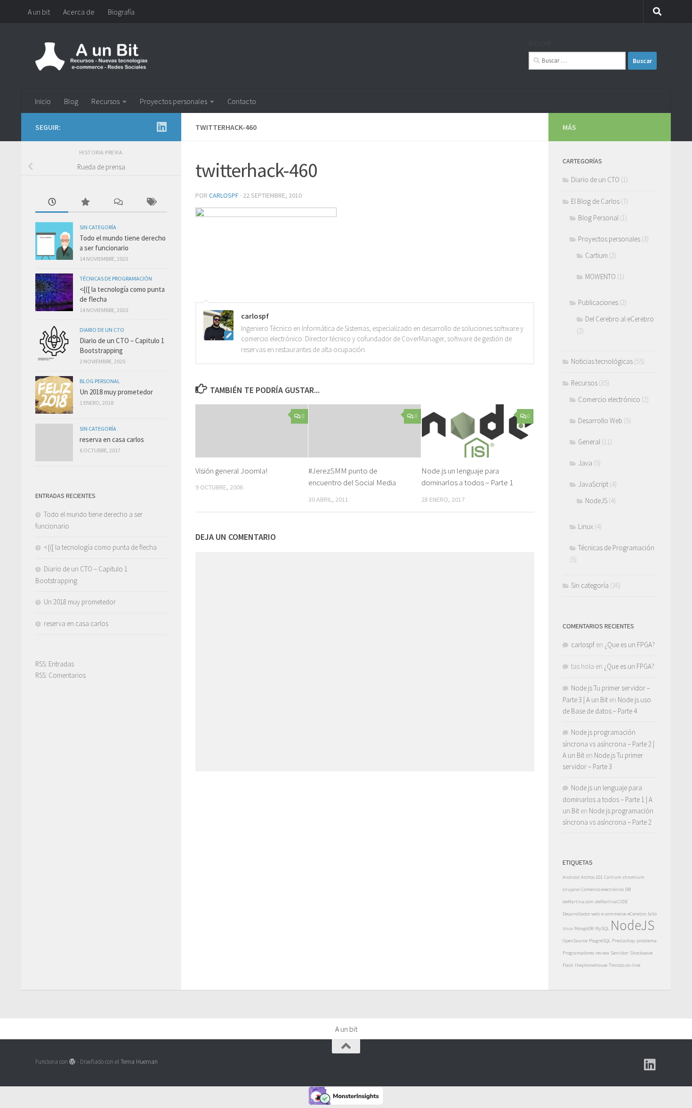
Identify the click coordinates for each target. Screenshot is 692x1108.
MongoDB (584, 928)
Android (571, 877)
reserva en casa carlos (112, 439)
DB (628, 889)
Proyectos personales (173, 101)
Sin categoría (98, 227)
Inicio (43, 101)
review (602, 953)
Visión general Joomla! (231, 471)
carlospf (224, 195)
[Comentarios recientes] (117, 203)
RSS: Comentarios (60, 675)
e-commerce (613, 914)
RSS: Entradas (54, 663)
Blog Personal (100, 381)
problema (646, 941)
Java (585, 462)
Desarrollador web (581, 914)
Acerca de (79, 11)
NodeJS (596, 500)
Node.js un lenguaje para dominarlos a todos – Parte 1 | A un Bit (607, 799)
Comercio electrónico (609, 399)
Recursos (105, 101)
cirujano (571, 889)
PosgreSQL (600, 941)
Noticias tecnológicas (602, 361)
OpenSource (575, 941)
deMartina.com (578, 902)
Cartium (596, 255)
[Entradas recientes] (51, 203)
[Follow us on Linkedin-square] (161, 126)
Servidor (619, 953)
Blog (71, 101)
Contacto (241, 101)
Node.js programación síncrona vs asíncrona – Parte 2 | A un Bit (608, 744)
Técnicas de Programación (116, 278)
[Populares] (84, 203)
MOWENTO (600, 276)
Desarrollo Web (600, 420)
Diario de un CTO (102, 329)
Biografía (121, 11)
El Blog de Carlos (595, 201)
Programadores (578, 953)
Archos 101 (592, 877)
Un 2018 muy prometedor (116, 391)
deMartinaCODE (611, 902)
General (589, 441)
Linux (585, 526)
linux (568, 928)
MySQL (602, 928)
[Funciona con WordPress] (72, 1062)
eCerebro (637, 914)
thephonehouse (591, 965)
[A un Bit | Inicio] (91, 56)
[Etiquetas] (150, 203)
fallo (652, 914)
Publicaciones (598, 302)
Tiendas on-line (624, 965)
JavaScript (593, 484)
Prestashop (623, 941)
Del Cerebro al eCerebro (619, 318)
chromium (633, 877)
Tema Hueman (139, 1062)
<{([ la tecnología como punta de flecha (100, 547)
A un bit (39, 11)
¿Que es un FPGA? (629, 644)
